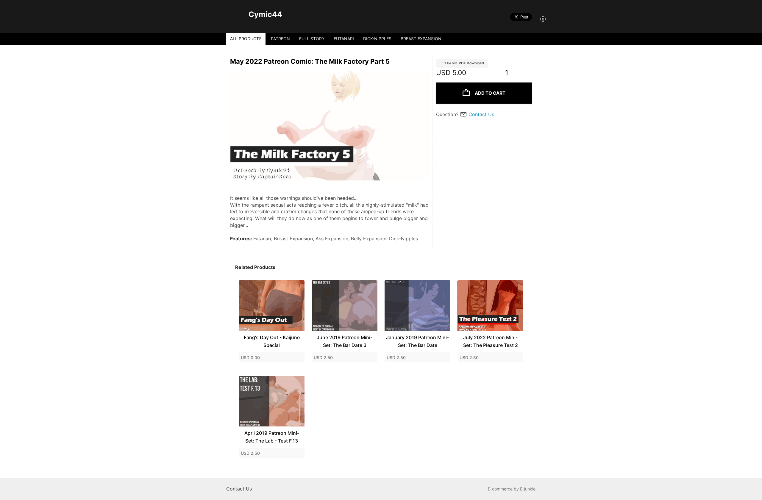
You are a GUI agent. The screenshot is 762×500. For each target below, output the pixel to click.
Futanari (344, 38)
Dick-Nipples (377, 38)
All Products (246, 38)
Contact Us (481, 114)
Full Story (311, 38)
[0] (537, 19)
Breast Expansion (421, 38)
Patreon (280, 38)
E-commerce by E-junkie (511, 488)
